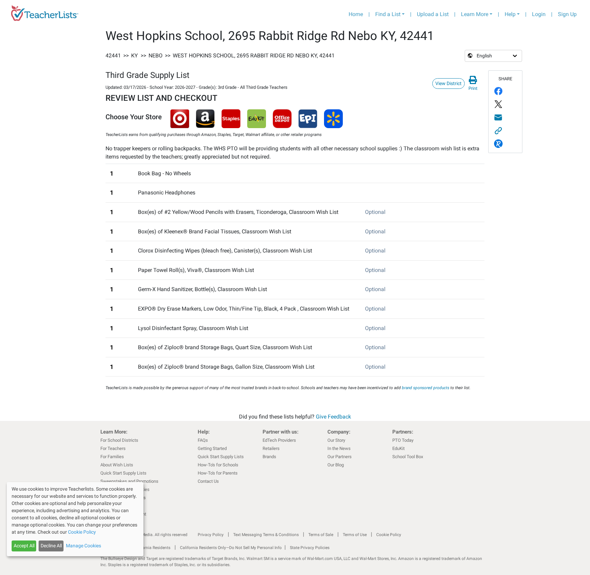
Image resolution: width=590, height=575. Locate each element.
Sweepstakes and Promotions (129, 481)
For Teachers (113, 448)
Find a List (388, 14)
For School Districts (119, 440)
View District (448, 83)
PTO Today (402, 440)
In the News (339, 448)
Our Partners (339, 456)
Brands (269, 456)
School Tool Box (407, 456)
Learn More (474, 14)
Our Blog (335, 464)
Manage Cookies (83, 545)
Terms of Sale (320, 534)
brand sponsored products (425, 387)
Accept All (24, 545)
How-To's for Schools (218, 464)
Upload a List (433, 14)
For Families (112, 456)
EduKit (398, 448)
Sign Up (567, 14)
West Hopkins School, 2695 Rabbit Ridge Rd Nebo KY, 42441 (254, 55)
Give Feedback (333, 416)
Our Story (336, 440)
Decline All (51, 545)
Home (356, 14)
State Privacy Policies (309, 547)
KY (134, 55)
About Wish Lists (116, 464)
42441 (113, 55)
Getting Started (212, 448)
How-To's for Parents (218, 473)
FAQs (203, 440)
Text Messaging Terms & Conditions (266, 534)
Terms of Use (355, 534)
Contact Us (208, 481)
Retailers (271, 448)
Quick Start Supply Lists (123, 473)
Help (510, 14)
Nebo (156, 55)
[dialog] (75, 519)
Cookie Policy (388, 534)
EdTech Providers (279, 440)
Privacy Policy (211, 534)
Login (539, 14)
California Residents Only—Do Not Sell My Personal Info (231, 547)
